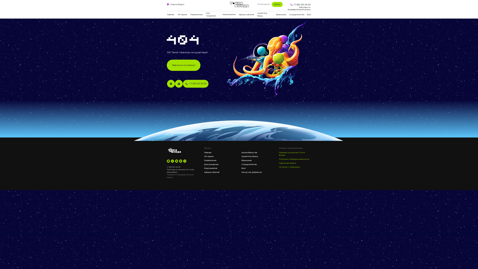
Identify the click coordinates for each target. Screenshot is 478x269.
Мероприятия (210, 168)
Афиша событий (211, 172)
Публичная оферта (287, 163)
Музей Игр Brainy (249, 156)
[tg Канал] (184, 161)
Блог (243, 168)
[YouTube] (180, 161)
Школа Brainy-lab (249, 152)
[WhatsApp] (168, 161)
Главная (207, 152)
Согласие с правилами (289, 167)
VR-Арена (208, 156)
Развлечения (210, 160)
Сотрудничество (249, 164)
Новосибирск (177, 4)
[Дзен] (176, 161)
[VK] (172, 161)
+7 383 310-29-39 (173, 167)
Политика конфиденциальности (294, 159)
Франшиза (246, 160)
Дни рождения (211, 164)
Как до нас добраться (251, 172)
